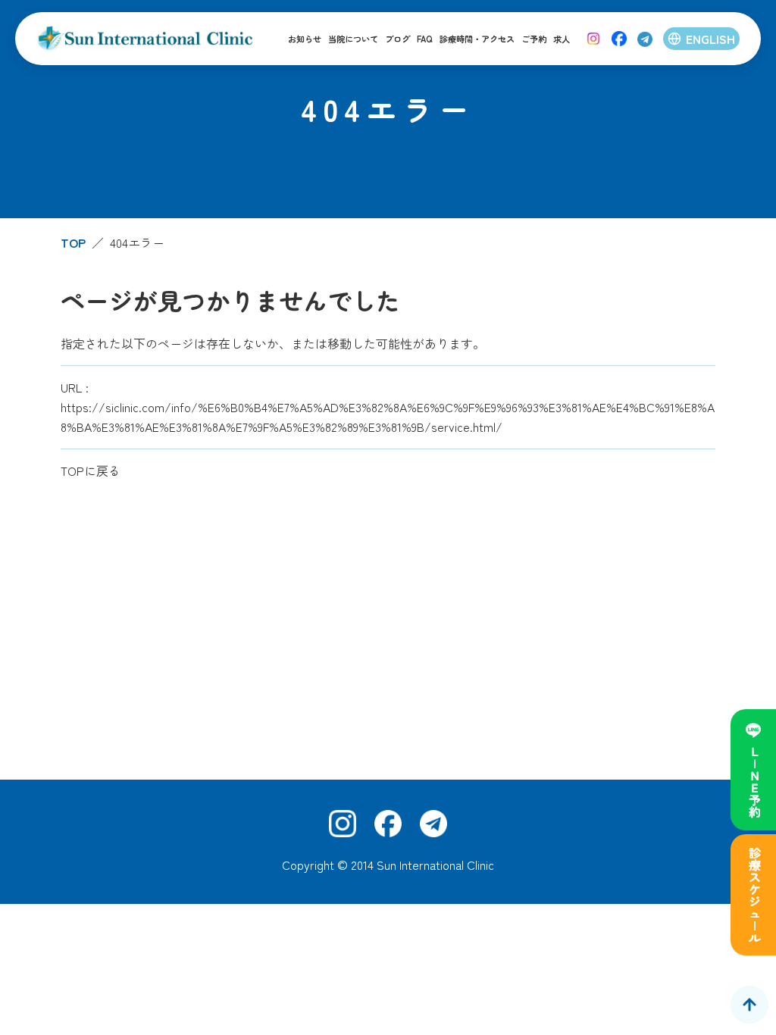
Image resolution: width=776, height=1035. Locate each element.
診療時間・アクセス (477, 39)
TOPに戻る (90, 470)
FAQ (425, 39)
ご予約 (533, 39)
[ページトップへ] (749, 1005)
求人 (561, 39)
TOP (73, 242)
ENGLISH (710, 39)
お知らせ (304, 39)
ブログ (397, 39)
